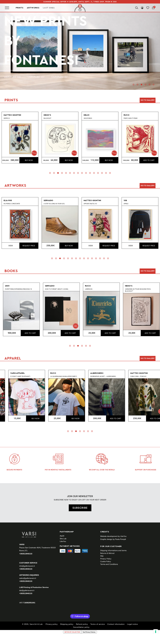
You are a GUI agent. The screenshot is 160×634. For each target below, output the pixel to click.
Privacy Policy (105, 559)
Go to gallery (147, 100)
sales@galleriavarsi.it (27, 578)
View (10, 246)
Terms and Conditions (109, 564)
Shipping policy (66, 624)
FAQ (101, 556)
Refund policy (82, 624)
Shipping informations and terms (113, 550)
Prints (19, 8)
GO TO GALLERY (147, 358)
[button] (133, 84)
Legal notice (132, 624)
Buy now (29, 160)
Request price (28, 246)
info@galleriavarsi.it (27, 566)
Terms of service (97, 624)
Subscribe (80, 507)
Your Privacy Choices (89, 632)
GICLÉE (56, 57)
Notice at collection (72, 632)
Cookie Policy (105, 561)
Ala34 (62, 536)
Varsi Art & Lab (36, 624)
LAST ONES (49, 8)
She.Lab (63, 539)
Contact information (115, 624)
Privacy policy (52, 624)
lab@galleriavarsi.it (26, 590)
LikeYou (63, 541)
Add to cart (148, 160)
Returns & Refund (107, 553)
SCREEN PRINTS (13, 57)
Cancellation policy (81, 627)
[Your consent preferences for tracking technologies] (155, 631)
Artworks (33, 8)
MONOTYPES (37, 57)
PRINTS (27, 41)
